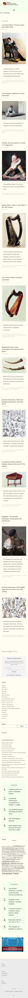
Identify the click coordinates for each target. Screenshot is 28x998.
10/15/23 (3, 147)
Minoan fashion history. (7, 746)
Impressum (4, 975)
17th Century (10, 504)
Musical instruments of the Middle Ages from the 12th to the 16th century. (13, 589)
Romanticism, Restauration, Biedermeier (11, 708)
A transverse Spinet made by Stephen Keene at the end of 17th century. (13, 464)
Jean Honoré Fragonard (8, 194)
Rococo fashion (21, 194)
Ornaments (20, 865)
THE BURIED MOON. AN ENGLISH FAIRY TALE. (16, 812)
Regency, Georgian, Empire (8, 706)
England (12, 265)
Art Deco (4, 718)
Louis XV (18, 193)
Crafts (24, 265)
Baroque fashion (21, 849)
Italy (9, 450)
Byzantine (4, 687)
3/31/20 (3, 468)
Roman (12, 450)
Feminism (21, 81)
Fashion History (11, 193)
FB (15, 989)
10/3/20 (3, 406)
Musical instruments (21, 131)
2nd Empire (4, 710)
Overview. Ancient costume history (9, 775)
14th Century (10, 387)
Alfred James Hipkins (10, 335)
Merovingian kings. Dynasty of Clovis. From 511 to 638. (15, 828)
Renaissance (21, 334)
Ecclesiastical (12, 854)
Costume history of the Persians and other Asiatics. (13, 760)
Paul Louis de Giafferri (19, 866)
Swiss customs (19, 871)
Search (4, 724)
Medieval (4, 693)
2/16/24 (3, 97)
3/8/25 (3, 29)
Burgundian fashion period (17, 851)
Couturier (4, 852)
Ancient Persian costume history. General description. (14, 752)
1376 (7, 387)
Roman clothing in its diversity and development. (13, 777)
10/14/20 (3, 281)
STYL (14, 871)
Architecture (17, 846)
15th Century (8, 265)
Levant (12, 861)
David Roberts (23, 852)
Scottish (13, 266)
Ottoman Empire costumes (8, 866)
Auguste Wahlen (5, 849)
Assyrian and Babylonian (7, 750)
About (3, 963)
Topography (7, 873)
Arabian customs (10, 846)
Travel (16, 873)
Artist (3, 81)
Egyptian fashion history (7, 742)
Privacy (3, 971)
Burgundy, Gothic (6, 695)
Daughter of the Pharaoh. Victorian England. (15, 902)
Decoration (4, 854)
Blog (3, 981)
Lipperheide (17, 861)
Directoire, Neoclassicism (7, 704)
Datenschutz (4, 973)
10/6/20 (3, 353)
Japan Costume (9, 131)
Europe (14, 80)
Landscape (5, 861)
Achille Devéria (4, 846)
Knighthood (18, 859)
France (17, 80)
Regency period (10, 868)
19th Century (10, 80)
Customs (5, 389)
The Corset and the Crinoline (8, 748)
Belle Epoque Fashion (7, 81)
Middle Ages (19, 265)
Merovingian (4, 689)
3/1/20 (3, 593)
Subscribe (14, 671)
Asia (13, 129)
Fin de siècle (5, 714)
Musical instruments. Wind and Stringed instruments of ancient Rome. (12, 402)
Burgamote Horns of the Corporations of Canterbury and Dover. (12, 349)
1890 (7, 80)
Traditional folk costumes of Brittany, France (15, 791)
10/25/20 (3, 209)
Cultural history (14, 81)
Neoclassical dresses (13, 865)
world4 (7, 29)
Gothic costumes (12, 856)
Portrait (17, 194)
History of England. (9, 857)
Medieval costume (9, 863)
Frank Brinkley (4, 131)
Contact (3, 965)
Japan (16, 129)
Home (1, 13)
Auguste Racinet (18, 450)
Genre (19, 80)
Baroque (14, 504)
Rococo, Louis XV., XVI (7, 702)
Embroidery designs (19, 854)
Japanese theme (15, 131)
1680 (7, 504)
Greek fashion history (6, 744)
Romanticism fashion (7, 871)
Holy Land (17, 857)
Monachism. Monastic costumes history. (11, 771)
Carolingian (4, 691)
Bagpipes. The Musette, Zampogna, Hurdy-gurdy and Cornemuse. (12, 519)
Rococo (22, 193)
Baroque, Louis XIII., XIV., (7, 700)
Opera (22, 80)
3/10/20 (3, 523)
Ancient (7, 450)
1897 (7, 129)
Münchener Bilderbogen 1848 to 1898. (10, 773)
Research (4, 983)
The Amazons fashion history (8, 756)
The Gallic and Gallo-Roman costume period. (12, 758)
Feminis (18, 81)
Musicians (6, 82)
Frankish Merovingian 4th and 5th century (11, 762)
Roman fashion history (7, 754)
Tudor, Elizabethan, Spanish (8, 698)
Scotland (3, 335)
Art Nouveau (4, 716)
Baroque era (13, 849)
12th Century (8, 635)
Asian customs (21, 129)
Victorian (4, 712)
